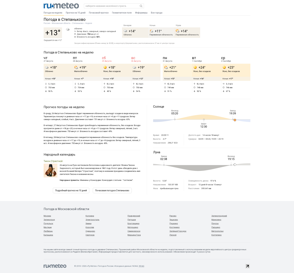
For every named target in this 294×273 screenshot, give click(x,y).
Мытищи (48, 227)
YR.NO (141, 266)
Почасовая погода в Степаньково (112, 190)
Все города (156, 12)
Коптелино (216, 235)
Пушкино (174, 223)
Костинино (175, 227)
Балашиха (48, 235)
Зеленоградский (219, 216)
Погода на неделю (53, 12)
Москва (47, 216)
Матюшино (133, 227)
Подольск (48, 223)
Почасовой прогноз (99, 12)
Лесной (173, 235)
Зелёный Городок (178, 231)
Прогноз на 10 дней (75, 12)
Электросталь (92, 219)
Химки (88, 223)
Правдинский (134, 216)
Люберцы (48, 231)
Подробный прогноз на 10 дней (71, 190)
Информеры (141, 12)
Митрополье (217, 231)
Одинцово (90, 231)
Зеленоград (49, 219)
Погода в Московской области (66, 209)
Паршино (215, 227)
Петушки (132, 219)
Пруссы (215, 223)
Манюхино (216, 219)
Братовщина (133, 223)
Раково (173, 216)
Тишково (174, 219)
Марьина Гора (134, 235)
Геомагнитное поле (122, 12)
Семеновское (134, 231)
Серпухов (90, 235)
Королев (90, 227)
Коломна (90, 216)
